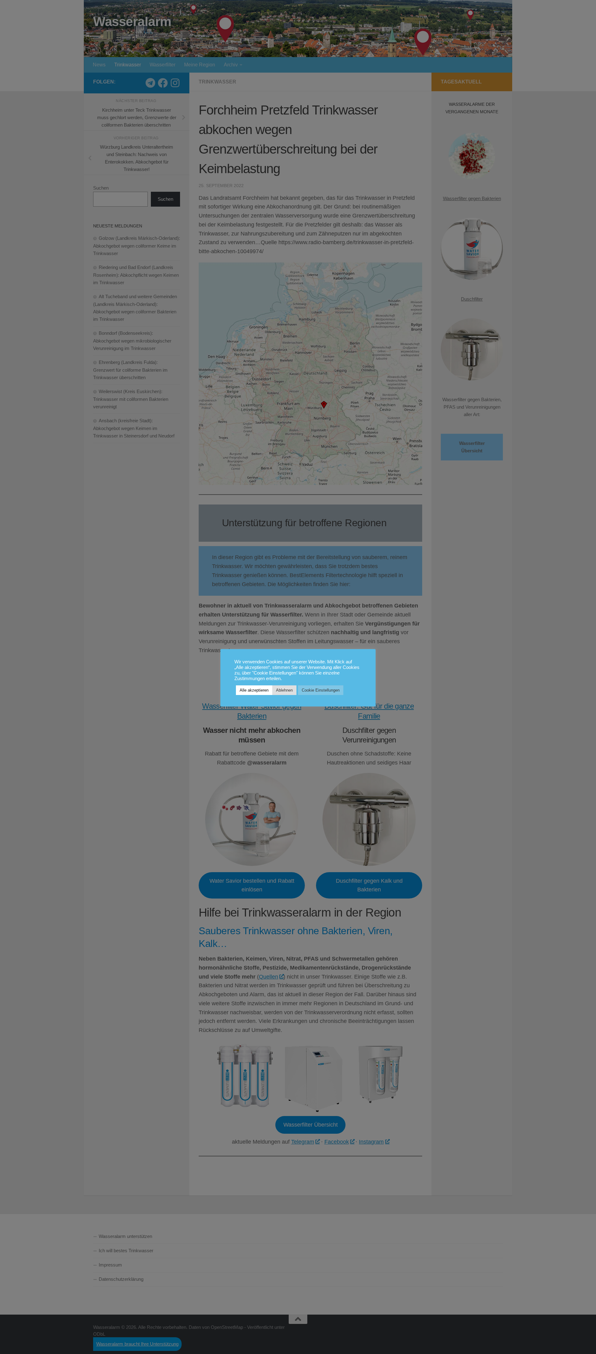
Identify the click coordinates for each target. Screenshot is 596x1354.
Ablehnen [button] (284, 690)
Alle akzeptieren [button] (254, 690)
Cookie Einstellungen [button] (321, 690)
